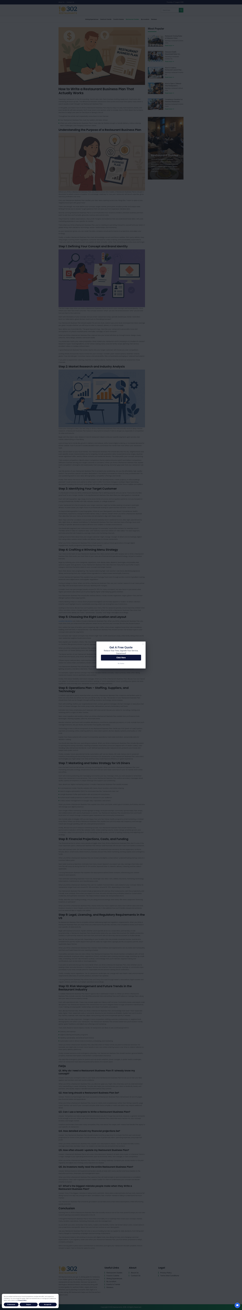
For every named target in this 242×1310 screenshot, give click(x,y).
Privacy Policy (22, 1300)
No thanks (121, 663)
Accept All (47, 1304)
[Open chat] (237, 1305)
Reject (28, 1304)
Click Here (121, 657)
